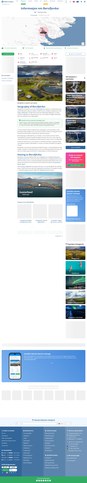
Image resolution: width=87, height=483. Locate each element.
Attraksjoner (60, 1)
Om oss (4, 433)
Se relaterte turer (8, 54)
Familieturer (26, 448)
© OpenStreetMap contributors (79, 45)
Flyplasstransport (27, 445)
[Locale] (74, 1)
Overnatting (26, 440)
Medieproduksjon (49, 460)
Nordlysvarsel (48, 450)
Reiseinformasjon (49, 435)
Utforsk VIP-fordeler (75, 165)
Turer (17, 1)
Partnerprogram (71, 460)
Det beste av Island (50, 445)
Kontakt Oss (5, 445)
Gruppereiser (26, 450)
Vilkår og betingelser (7, 438)
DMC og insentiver (50, 462)
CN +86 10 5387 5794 (74, 448)
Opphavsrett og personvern (9, 440)
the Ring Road (56, 157)
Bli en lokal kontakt (71, 458)
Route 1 (40, 135)
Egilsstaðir (28, 166)
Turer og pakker (27, 433)
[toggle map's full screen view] (83, 43)
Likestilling (4, 443)
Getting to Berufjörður (7, 80)
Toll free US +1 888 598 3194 (76, 442)
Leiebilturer (26, 435)
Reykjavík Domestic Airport (47, 170)
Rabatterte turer (27, 458)
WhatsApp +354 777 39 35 (75, 450)
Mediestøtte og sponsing (51, 465)
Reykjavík (43, 157)
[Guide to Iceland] (7, 2)
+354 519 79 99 (72, 437)
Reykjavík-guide (49, 438)
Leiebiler (30, 1)
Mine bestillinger (27, 462)
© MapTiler (72, 45)
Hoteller (36, 1)
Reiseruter (48, 448)
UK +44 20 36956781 (74, 444)
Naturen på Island (49, 433)
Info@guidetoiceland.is (74, 435)
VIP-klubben (26, 460)
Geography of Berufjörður (8, 78)
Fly (40, 1)
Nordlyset (47, 443)
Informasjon (52, 1)
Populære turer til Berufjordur (25, 202)
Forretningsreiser (27, 455)
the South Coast (25, 159)
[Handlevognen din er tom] (81, 1)
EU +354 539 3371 (73, 446)
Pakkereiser (23, 1)
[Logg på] (84, 1)
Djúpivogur (25, 112)
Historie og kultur (49, 440)
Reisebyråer (48, 458)
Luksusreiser (26, 453)
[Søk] (70, 1)
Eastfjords (41, 109)
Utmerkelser (5, 435)
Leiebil (25, 438)
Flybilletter (26, 443)
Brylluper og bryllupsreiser (52, 467)
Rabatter (46, 1)
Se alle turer (58, 236)
